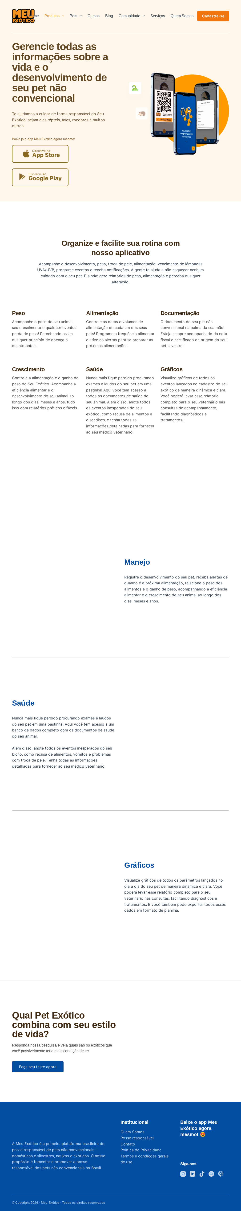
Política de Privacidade (140, 1150)
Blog (109, 16)
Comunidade (129, 16)
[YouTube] (192, 1174)
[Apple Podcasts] (221, 1174)
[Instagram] (183, 1174)
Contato (127, 1144)
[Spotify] (211, 1174)
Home (34, 16)
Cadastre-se (213, 16)
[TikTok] (202, 1174)
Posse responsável (137, 1138)
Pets (73, 16)
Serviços (157, 16)
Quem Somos (182, 16)
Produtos (52, 16)
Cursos (94, 16)
